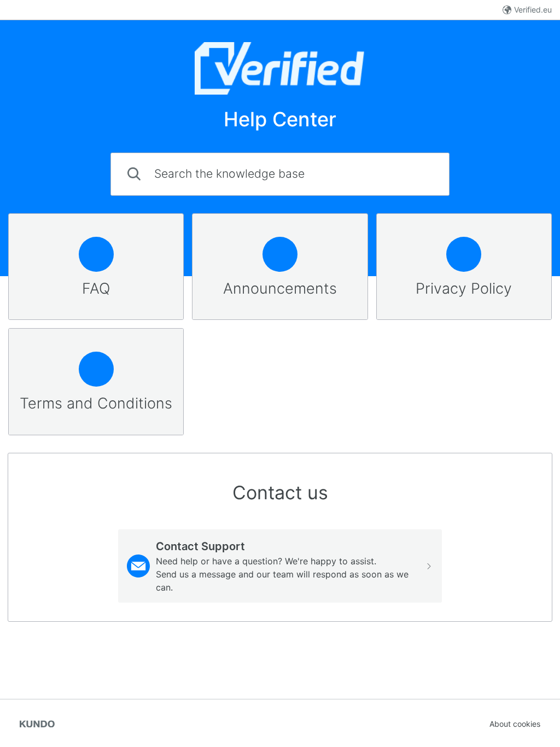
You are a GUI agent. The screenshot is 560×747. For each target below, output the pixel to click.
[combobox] (280, 174)
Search (417, 173)
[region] (96, 267)
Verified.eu (533, 9)
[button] (280, 566)
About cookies (514, 723)
